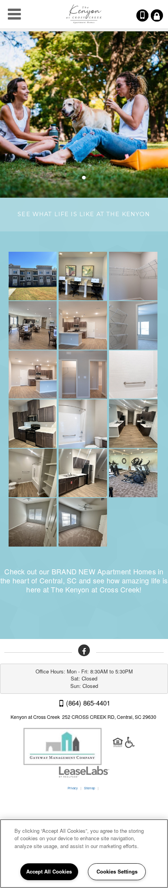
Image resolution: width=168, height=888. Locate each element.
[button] (84, 650)
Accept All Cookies (49, 871)
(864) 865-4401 (147, 15)
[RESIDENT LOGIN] (157, 15)
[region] (84, 853)
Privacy (73, 788)
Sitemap (89, 788)
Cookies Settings (117, 871)
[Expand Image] (34, 276)
